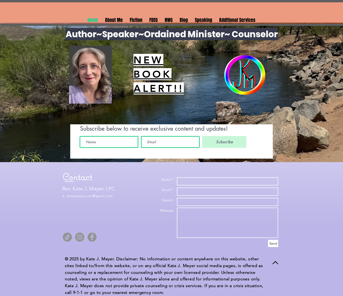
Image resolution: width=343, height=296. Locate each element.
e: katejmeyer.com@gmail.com (87, 196)
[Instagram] (79, 237)
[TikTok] (67, 237)
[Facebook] (92, 237)
